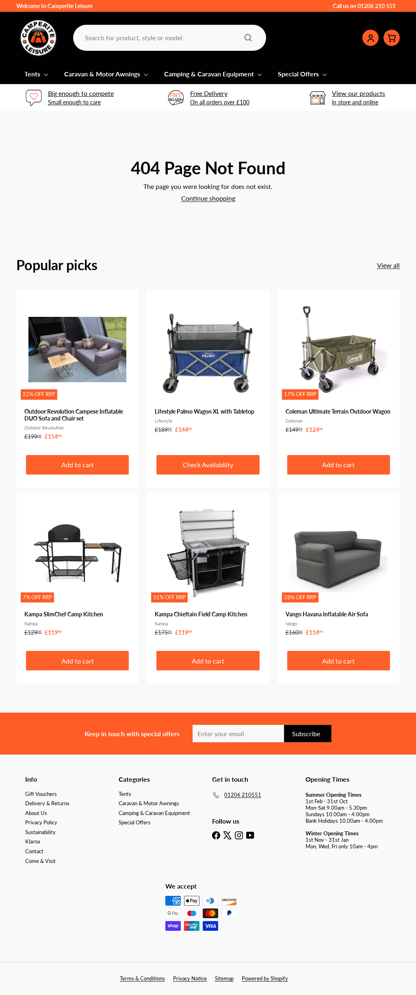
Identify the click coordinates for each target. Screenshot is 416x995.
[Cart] (392, 38)
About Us (36, 813)
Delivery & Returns (47, 803)
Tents (33, 74)
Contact (34, 851)
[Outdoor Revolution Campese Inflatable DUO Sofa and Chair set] (77, 369)
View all (388, 265)
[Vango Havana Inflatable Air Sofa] (338, 568)
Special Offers (299, 74)
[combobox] (169, 37)
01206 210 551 (377, 5)
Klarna (32, 841)
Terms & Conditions (142, 978)
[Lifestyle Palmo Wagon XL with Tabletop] (208, 366)
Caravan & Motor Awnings (103, 74)
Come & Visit (40, 861)
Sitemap (224, 978)
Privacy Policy (41, 822)
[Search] (248, 38)
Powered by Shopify (265, 978)
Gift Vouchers (41, 794)
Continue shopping (208, 198)
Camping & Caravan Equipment (210, 74)
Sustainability (40, 832)
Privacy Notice (190, 978)
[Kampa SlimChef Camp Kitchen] (77, 568)
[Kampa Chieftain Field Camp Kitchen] (208, 568)
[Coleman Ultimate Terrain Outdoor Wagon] (338, 366)
